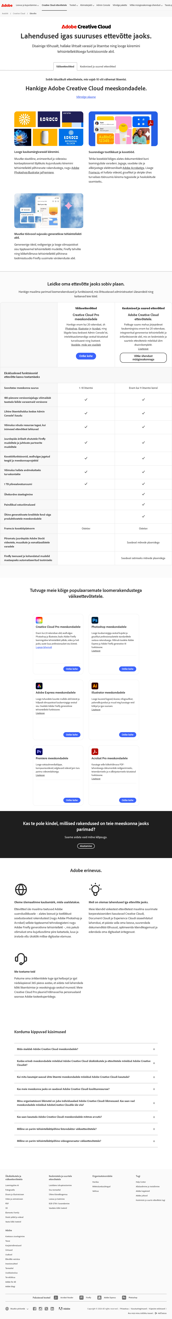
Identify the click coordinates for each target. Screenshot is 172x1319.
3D (6, 1208)
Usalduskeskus (11, 1273)
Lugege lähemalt (44, 647)
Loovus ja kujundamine (26, 5)
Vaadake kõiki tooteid (58, 1208)
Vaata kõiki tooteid (13, 1222)
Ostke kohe (86, 356)
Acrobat (96, 328)
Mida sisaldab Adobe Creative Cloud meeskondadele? (47, 1049)
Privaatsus (124, 1309)
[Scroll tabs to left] (2, 66)
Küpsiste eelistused (157, 1309)
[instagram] (40, 1308)
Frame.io (94, 172)
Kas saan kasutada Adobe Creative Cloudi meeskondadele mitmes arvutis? (59, 1116)
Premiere (48, 172)
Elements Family (12, 1212)
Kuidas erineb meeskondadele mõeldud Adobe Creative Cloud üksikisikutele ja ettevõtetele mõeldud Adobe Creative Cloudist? (83, 1063)
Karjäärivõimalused (13, 1245)
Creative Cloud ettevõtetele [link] (54, 5)
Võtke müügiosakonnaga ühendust (145, 5)
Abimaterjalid (86, 5)
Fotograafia (10, 1190)
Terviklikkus (10, 1277)
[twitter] (46, 1308)
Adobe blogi (10, 1286)
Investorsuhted (11, 1264)
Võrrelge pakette (120, 5)
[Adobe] (7, 5)
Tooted (73, 5)
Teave (7, 1241)
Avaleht (5, 13)
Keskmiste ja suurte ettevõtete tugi (150, 1200)
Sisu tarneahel (55, 1190)
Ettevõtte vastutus (12, 1259)
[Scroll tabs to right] (169, 66)
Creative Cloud (19, 13)
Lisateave (143, 348)
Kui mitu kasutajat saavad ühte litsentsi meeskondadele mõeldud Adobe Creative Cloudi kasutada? (73, 1076)
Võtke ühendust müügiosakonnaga (143, 357)
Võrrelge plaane (86, 97)
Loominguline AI (12, 1185)
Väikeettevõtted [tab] (65, 66)
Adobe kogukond (143, 1191)
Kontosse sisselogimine (15, 1236)
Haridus (95, 1182)
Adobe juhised (141, 1195)
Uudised (8, 1254)
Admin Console (103, 5)
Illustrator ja (35, 172)
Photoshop (71, 328)
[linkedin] (52, 1308)
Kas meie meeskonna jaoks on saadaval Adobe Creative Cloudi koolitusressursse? (63, 1089)
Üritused (8, 1250)
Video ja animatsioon (14, 1199)
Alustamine (86, 846)
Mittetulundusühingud (101, 1186)
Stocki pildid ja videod (14, 1217)
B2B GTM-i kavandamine (59, 1203)
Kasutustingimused (139, 1309)
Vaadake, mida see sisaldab (86, 344)
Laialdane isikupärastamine (60, 1185)
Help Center (141, 1182)
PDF (7, 1203)
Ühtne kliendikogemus (58, 1194)
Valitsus (95, 1191)
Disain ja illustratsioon (14, 1194)
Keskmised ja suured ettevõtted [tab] (98, 66)
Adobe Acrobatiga (133, 168)
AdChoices (162, 1313)
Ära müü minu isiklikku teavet (140, 1313)
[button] (16, 1309)
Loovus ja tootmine (57, 1199)
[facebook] (34, 1308)
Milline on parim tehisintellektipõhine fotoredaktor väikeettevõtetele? (57, 1129)
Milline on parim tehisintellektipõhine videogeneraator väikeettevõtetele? (59, 1141)
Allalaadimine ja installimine (148, 1186)
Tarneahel (9, 1268)
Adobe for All (10, 1282)
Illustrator (83, 328)
